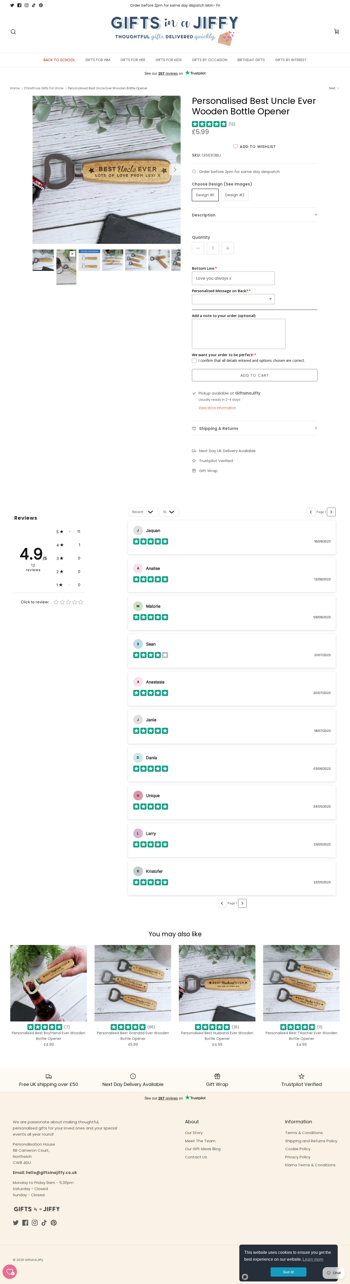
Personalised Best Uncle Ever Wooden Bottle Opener (107, 88)
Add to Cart (254, 375)
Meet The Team (200, 1141)
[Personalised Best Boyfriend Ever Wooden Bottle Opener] (48, 983)
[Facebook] (19, 5)
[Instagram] (26, 5)
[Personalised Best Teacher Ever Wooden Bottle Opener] (301, 983)
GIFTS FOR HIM (97, 59)
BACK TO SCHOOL (59, 59)
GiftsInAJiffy (34, 1260)
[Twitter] (12, 5)
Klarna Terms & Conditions (310, 1165)
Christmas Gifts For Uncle (43, 88)
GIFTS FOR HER (132, 59)
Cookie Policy (297, 1148)
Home (14, 88)
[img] (209, 124)
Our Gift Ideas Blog (203, 1148)
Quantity (201, 237)
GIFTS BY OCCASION (209, 59)
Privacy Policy (297, 1157)
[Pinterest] (41, 5)
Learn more (313, 1259)
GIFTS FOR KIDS (169, 59)
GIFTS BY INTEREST (291, 59)
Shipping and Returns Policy (311, 1141)
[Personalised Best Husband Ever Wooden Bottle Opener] (217, 983)
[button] (68, 531)
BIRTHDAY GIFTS (251, 59)
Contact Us (196, 1157)
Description (203, 215)
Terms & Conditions (304, 1132)
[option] (107, 170)
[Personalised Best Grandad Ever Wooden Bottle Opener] (133, 983)
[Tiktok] (34, 5)
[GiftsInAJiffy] (175, 32)
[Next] (175, 169)
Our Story (194, 1132)
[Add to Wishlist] (81, 951)
